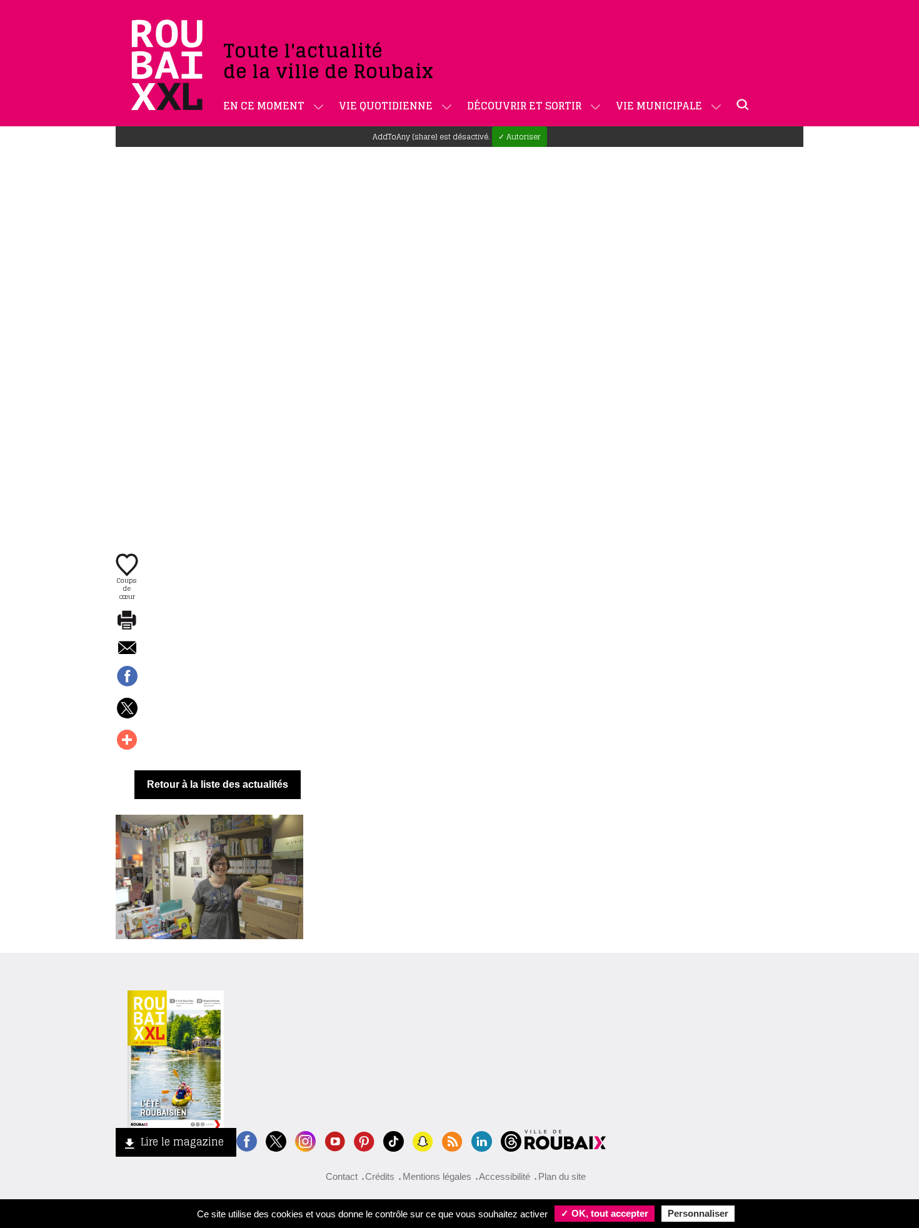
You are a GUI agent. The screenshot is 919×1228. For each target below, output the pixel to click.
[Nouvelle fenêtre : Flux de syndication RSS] (452, 1140)
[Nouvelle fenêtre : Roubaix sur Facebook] (246, 1140)
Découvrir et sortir (524, 105)
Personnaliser (698, 1213)
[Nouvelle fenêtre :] (334, 1140)
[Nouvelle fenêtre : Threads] (511, 1140)
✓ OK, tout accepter (604, 1213)
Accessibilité (504, 1176)
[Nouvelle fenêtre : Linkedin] (481, 1140)
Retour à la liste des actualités (217, 784)
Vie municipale (659, 105)
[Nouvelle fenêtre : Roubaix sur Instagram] (305, 1140)
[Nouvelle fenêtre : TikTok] (393, 1140)
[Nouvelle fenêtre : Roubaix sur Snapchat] (423, 1140)
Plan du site (562, 1176)
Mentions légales (437, 1176)
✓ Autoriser (519, 136)
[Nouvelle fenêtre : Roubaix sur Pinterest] (364, 1140)
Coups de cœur (127, 588)
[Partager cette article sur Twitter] (127, 709)
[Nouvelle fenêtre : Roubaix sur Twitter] (276, 1140)
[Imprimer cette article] (127, 621)
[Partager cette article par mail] (127, 649)
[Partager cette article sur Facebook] (127, 677)
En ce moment (263, 105)
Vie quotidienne (386, 105)
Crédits (379, 1176)
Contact (342, 1176)
